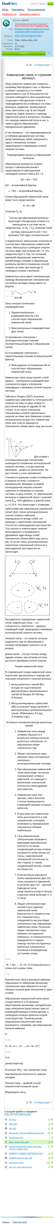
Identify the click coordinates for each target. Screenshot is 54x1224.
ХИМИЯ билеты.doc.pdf (20, 1158)
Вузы (5, 9)
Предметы (17, 9)
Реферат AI (9, 14)
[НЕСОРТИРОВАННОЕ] (28, 36)
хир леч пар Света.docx (20, 1167)
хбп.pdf (12, 1128)
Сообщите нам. (42, 26)
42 (49, 1167)
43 (49, 1119)
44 (49, 1153)
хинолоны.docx (16, 1162)
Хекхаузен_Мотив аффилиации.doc (26, 1133)
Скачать (23, 53)
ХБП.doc (13, 1124)
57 (49, 1128)
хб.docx (12, 1119)
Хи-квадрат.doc (16, 1137)
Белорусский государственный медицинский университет (32, 30)
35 (49, 1158)
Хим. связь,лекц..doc (19, 1142)
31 (49, 1142)
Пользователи (36, 9)
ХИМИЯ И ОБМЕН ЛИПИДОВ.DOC (26, 1153)
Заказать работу (30, 14)
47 (49, 1146)
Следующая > (43, 64)
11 (49, 1124)
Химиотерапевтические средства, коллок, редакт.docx (25, 1147)
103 (48, 1162)
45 (49, 1133)
